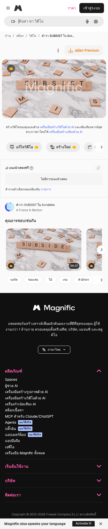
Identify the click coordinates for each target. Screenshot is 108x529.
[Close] (101, 524)
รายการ (46, 189)
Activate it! (83, 523)
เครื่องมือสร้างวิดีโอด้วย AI (57, 127)
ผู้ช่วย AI (11, 386)
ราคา (72, 8)
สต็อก (20, 36)
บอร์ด (14, 280)
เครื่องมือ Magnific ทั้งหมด (25, 453)
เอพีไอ (9, 447)
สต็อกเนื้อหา (14, 410)
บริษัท (10, 480)
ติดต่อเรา (13, 494)
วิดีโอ (32, 36)
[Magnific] (54, 309)
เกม (65, 280)
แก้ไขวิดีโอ (21, 148)
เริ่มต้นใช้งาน (16, 466)
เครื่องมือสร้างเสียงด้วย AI (65, 132)
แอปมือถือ (12, 440)
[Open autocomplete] (11, 21)
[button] (54, 350)
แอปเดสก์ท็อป (23, 434)
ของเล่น (33, 280)
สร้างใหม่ (60, 148)
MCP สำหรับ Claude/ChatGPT (29, 416)
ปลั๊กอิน (18, 428)
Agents (18, 422)
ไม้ (50, 280)
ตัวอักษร (83, 280)
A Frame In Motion (29, 210)
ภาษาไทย (54, 350)
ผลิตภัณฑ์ (13, 370)
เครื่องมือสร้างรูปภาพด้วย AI (26, 392)
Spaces (11, 379)
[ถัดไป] (101, 147)
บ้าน (8, 36)
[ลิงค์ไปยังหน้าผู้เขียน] (9, 207)
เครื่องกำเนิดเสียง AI (20, 404)
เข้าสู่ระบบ (91, 8)
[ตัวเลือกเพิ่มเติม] (58, 50)
